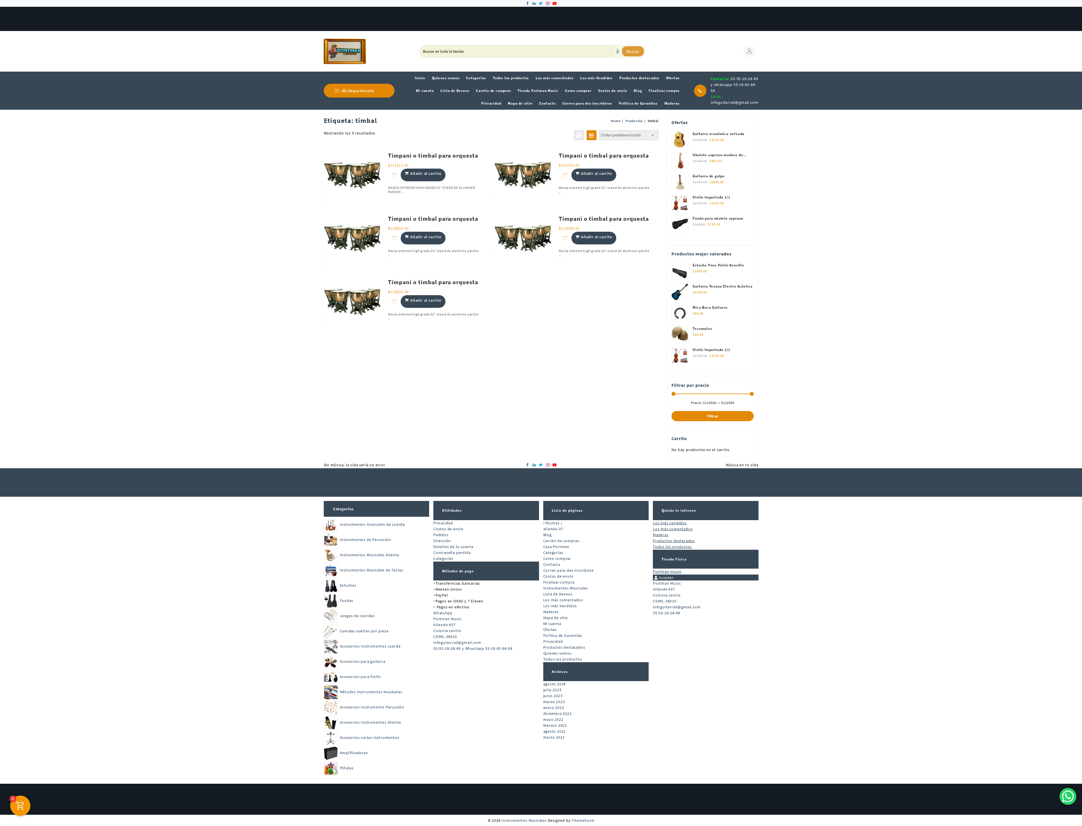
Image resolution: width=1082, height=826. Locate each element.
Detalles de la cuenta (453, 546)
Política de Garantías (562, 635)
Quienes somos (557, 653)
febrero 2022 (555, 725)
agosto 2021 (554, 731)
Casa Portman (556, 546)
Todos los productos (562, 659)
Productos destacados (564, 647)
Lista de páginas (567, 510)
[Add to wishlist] (394, 175)
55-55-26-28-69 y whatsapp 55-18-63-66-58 (734, 84)
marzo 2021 (554, 737)
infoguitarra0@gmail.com (734, 102)
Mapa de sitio (555, 617)
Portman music (667, 571)
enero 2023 (553, 707)
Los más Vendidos (560, 605)
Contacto (551, 564)
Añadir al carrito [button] (426, 173)
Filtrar (712, 416)
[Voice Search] (617, 51)
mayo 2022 (553, 719)
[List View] (592, 135)
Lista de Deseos (558, 594)
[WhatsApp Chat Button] (1067, 796)
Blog (547, 534)
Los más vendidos (670, 522)
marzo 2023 (554, 701)
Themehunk (583, 820)
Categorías (343, 508)
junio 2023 (553, 695)
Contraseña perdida (452, 552)
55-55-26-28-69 (666, 612)
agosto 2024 (554, 683)
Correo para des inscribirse (568, 570)
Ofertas (550, 629)
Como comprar (557, 558)
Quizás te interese (679, 510)
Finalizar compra (559, 582)
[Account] (749, 51)
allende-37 (553, 528)
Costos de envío (448, 528)
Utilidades (452, 510)
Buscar (632, 51)
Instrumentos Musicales (565, 588)
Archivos (560, 671)
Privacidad (443, 522)
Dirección (442, 540)
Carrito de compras (561, 540)
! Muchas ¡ (552, 522)
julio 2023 (552, 689)
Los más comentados (563, 599)
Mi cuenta (552, 623)
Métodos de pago (458, 571)
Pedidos (441, 534)
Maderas (551, 611)
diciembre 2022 (557, 713)
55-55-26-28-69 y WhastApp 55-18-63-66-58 (473, 648)
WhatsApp (442, 612)
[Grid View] (579, 135)
